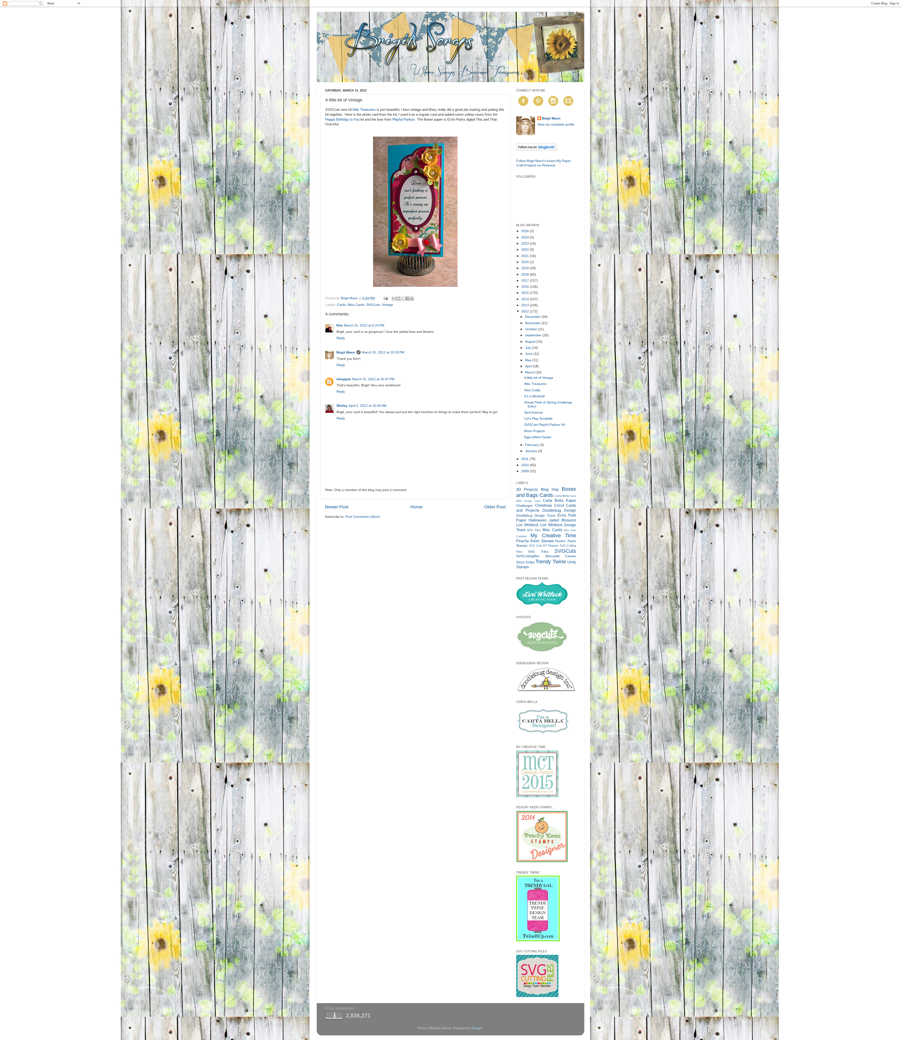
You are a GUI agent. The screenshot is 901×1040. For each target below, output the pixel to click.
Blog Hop (550, 489)
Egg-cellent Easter (537, 437)
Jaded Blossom (562, 520)
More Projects (534, 431)
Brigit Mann (345, 352)
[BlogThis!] (398, 298)
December (533, 317)
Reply (340, 338)
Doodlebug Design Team (535, 515)
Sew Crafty (532, 390)
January (531, 451)
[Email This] (394, 298)
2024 (525, 237)
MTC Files (534, 530)
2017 (525, 280)
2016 (525, 286)
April (529, 366)
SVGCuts (373, 305)
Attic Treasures (364, 109)
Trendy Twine (550, 561)
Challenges (524, 505)
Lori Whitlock (527, 525)
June (529, 354)
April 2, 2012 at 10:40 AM (367, 405)
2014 (525, 299)
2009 (525, 471)
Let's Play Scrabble (538, 418)
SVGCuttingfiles (527, 556)
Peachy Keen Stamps (535, 541)
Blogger (477, 1028)
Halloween (538, 520)
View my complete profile (555, 124)
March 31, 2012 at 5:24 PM (364, 325)
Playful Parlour (403, 119)
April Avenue (533, 412)
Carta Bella (561, 496)
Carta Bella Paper (559, 500)
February (532, 445)
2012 (525, 311)
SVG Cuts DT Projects (543, 545)
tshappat (343, 379)
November (533, 323)
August (530, 341)
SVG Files (538, 551)
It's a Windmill (534, 396)
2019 (525, 268)
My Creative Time (553, 535)
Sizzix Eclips (525, 562)
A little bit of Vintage (538, 378)
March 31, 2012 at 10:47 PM (373, 379)
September (533, 335)
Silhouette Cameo (560, 556)
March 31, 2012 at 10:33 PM (383, 352)
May (528, 360)
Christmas (543, 505)
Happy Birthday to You (342, 119)
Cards (341, 305)
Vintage (387, 305)
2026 (525, 231)
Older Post (495, 506)
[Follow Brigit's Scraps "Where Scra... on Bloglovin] (536, 149)
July (528, 347)
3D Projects (527, 489)
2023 (525, 243)
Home (416, 506)
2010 (525, 465)
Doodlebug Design (559, 510)
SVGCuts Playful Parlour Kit (544, 424)
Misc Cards (356, 305)
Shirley (341, 405)
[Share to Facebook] (407, 298)
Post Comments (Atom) (362, 516)
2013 (525, 305)
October (531, 329)
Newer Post (336, 506)
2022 (525, 249)
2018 (525, 274)
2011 (525, 459)
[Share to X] (403, 298)
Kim (339, 325)
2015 (525, 293)
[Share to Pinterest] (411, 298)
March (530, 372)
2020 (525, 262)
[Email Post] (385, 298)
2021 (525, 256)
